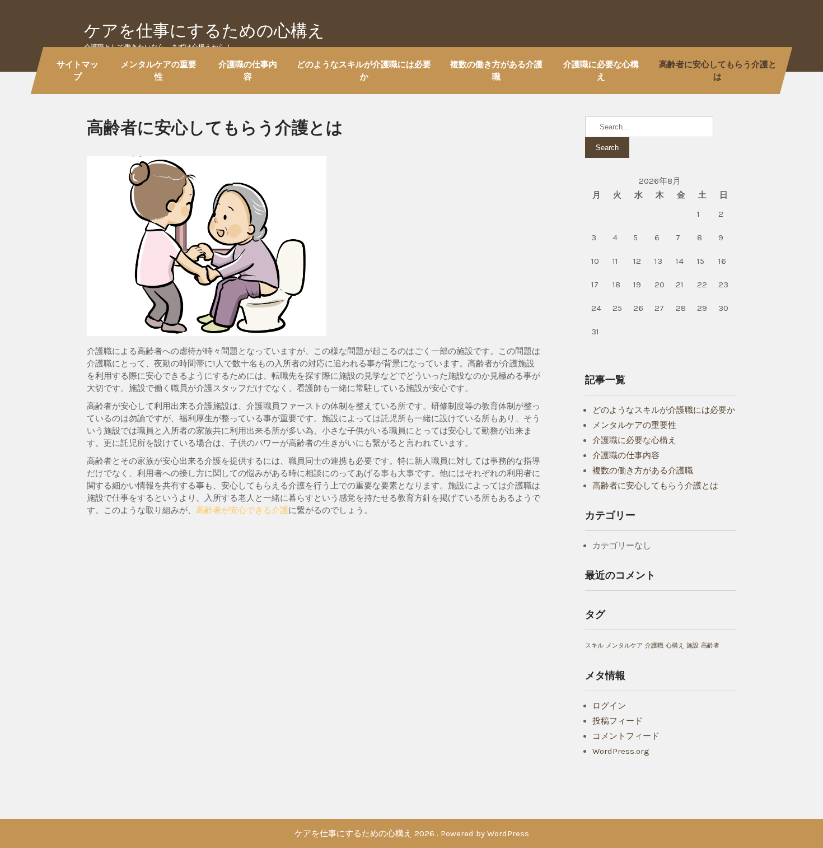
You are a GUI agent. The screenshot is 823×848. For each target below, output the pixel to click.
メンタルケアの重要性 (159, 70)
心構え (675, 645)
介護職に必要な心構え (601, 70)
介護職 (654, 645)
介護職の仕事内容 (247, 70)
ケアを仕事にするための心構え (204, 30)
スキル (594, 645)
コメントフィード (626, 736)
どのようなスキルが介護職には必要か (364, 70)
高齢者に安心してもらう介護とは (718, 70)
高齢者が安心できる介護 (242, 510)
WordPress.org (620, 751)
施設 (692, 645)
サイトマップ (78, 70)
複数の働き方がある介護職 (496, 70)
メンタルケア (624, 645)
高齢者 (710, 645)
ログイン (609, 706)
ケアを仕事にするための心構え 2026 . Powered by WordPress (411, 833)
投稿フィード (617, 721)
